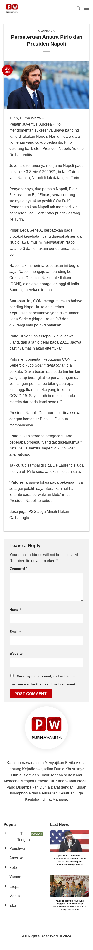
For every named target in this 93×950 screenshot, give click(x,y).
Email (15, 631)
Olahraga (46, 30)
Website (16, 653)
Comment (18, 568)
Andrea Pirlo (50, 124)
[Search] (78, 8)
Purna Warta (30, 118)
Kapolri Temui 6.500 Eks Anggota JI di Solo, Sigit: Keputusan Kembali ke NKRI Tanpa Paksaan (69, 905)
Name (15, 609)
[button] (86, 8)
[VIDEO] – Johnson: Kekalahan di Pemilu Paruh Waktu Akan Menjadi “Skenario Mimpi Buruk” (70, 860)
